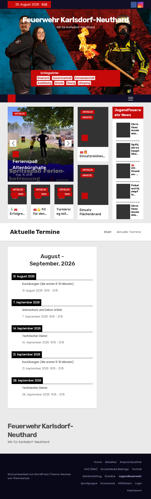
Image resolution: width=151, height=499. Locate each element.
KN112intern (125, 483)
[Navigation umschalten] (130, 98)
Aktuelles (20, 113)
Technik (137, 469)
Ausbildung (45, 83)
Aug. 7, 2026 (23, 174)
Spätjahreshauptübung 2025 (135, 152)
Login (138, 483)
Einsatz (59, 83)
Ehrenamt (43, 78)
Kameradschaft (84, 78)
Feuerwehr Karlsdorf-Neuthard (75, 19)
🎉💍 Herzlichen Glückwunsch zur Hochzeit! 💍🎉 (31, 161)
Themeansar (21, 478)
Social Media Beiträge (115, 469)
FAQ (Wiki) (91, 469)
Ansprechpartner (131, 462)
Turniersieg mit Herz (63, 213)
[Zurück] (20, 260)
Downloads (107, 483)
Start (107, 232)
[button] (139, 98)
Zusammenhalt (62, 78)
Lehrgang (84, 83)
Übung (71, 83)
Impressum (134, 490)
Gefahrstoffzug (92, 476)
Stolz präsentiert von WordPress (28, 474)
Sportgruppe (18, 194)
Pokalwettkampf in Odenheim (135, 193)
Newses (66, 474)
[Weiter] (85, 260)
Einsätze (87, 117)
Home (98, 462)
